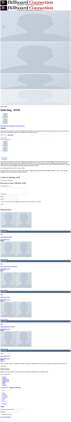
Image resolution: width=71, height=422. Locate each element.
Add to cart (10, 135)
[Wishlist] (0, 258)
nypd (9, 139)
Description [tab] (4, 157)
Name (2, 196)
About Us (4, 378)
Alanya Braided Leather (6, 237)
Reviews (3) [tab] (4, 159)
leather (6, 139)
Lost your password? (5, 417)
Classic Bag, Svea (5, 356)
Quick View (3, 231)
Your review (3, 194)
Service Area (5, 379)
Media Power (5, 381)
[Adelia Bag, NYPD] (5, 117)
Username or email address (7, 409)
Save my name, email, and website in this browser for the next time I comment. (21, 201)
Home (1, 106)
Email (2, 199)
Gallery (4, 382)
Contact (4, 385)
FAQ (3, 383)
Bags (5, 106)
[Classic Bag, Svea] (16, 346)
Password (3, 412)
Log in (11, 414)
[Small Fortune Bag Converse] (16, 317)
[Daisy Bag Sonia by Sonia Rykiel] (16, 256)
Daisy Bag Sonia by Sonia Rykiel (8, 266)
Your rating (3, 186)
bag (3, 139)
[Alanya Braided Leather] (5, 123)
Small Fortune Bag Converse (7, 326)
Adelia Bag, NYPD (5, 297)
